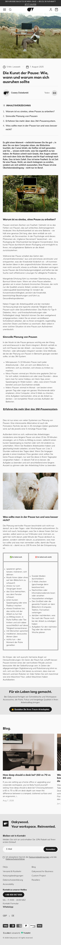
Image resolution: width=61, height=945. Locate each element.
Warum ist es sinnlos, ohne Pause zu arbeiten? (30, 111)
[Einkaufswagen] (56, 9)
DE (13, 916)
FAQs (5, 867)
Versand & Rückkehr (12, 871)
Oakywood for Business (42, 871)
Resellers (36, 880)
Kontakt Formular (11, 904)
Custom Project (39, 876)
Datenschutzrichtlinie (15, 859)
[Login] (50, 9)
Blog (34, 867)
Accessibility (8, 884)
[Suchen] (10, 10)
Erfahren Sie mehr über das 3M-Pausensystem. (31, 121)
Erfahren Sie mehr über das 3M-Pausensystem (30, 409)
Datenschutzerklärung (13, 880)
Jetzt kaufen (30, 4)
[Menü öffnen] (4, 9)
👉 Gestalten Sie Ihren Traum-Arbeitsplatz (30, 709)
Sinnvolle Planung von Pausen (21, 116)
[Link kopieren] (54, 93)
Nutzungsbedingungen (39, 857)
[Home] (30, 9)
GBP (5, 916)
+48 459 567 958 (13, 895)
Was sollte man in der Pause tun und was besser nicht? (31, 128)
